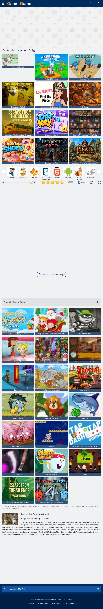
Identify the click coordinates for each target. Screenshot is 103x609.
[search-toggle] (90, 3)
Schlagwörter (57, 604)
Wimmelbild (55, 506)
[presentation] (4, 171)
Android (16, 509)
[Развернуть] (99, 182)
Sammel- (44, 506)
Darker (82, 182)
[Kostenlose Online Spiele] (19, 3)
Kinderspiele (21, 506)
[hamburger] (3, 4)
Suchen (65, 506)
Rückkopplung (71, 604)
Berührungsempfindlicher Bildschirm (84, 506)
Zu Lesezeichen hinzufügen (53, 274)
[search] (98, 589)
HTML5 (7, 509)
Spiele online (9, 506)
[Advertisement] (26, 27)
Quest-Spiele (34, 506)
